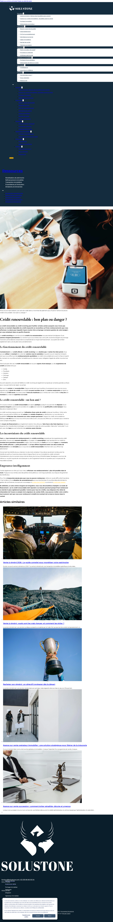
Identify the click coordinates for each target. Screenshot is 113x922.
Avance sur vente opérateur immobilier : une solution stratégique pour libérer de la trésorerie (45, 745)
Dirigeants (20, 47)
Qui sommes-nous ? (26, 75)
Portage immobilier (26, 21)
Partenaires (20, 65)
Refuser (49, 915)
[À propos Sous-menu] (23, 73)
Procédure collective (26, 52)
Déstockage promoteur (27, 24)
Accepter (38, 915)
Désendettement (25, 31)
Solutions (20, 13)
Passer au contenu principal (8, 1)
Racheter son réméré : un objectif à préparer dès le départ (29, 684)
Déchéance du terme (26, 37)
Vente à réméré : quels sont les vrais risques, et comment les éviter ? (33, 623)
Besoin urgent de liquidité (28, 29)
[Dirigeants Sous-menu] (24, 47)
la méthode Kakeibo (59, 482)
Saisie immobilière (25, 39)
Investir (11, 158)
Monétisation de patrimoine (14, 177)
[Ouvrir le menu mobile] (13, 84)
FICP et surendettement (27, 34)
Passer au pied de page (25, 1)
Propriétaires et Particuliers (14, 184)
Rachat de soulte (25, 42)
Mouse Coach (66, 913)
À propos (20, 72)
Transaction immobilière (13, 182)
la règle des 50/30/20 (38, 482)
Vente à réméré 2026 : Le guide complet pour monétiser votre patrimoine (36, 562)
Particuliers (20, 26)
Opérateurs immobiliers (24, 57)
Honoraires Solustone (67, 911)
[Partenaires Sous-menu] (24, 65)
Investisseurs (24, 67)
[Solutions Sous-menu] (23, 13)
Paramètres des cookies (26, 915)
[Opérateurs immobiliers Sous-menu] (32, 58)
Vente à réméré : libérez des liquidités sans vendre (35, 16)
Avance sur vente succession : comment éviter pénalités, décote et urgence (37, 806)
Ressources (23, 80)
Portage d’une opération (27, 60)
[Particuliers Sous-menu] (24, 26)
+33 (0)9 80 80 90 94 (27, 880)
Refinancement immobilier (14, 180)
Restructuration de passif (27, 50)
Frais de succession (26, 45)
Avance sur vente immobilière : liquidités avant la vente (36, 18)
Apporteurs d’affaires (26, 70)
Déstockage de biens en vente (29, 62)
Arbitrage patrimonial (26, 55)
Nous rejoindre (24, 78)
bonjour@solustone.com (11, 880)
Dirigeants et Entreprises (13, 186)
